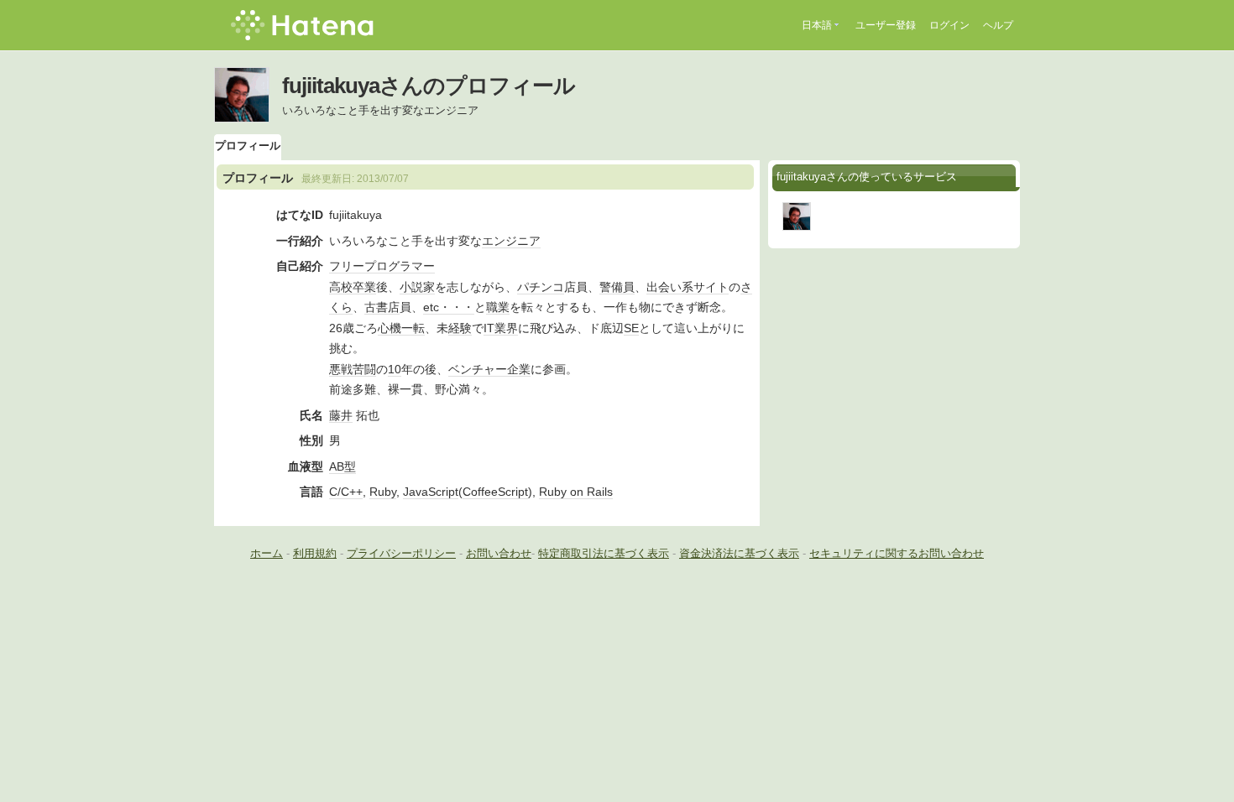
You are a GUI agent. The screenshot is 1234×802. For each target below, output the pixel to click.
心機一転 (401, 328)
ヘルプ (998, 25)
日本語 (817, 25)
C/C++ (346, 491)
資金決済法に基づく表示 (739, 553)
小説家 (417, 287)
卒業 (364, 287)
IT (489, 328)
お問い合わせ (498, 553)
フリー (346, 266)
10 (394, 369)
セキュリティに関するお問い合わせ (896, 553)
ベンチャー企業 (489, 369)
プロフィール (247, 145)
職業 (498, 307)
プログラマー (399, 266)
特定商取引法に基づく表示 (603, 553)
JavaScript (430, 491)
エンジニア (511, 240)
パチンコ (540, 287)
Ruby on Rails (576, 491)
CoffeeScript (495, 491)
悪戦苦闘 (352, 369)
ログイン (949, 25)
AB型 (342, 466)
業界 (506, 328)
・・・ (456, 307)
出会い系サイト (687, 287)
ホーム (266, 553)
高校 (341, 287)
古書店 (382, 307)
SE (631, 328)
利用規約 (315, 553)
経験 (460, 328)
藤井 (341, 415)
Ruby (382, 491)
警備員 (617, 287)
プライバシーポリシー (401, 553)
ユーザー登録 (885, 25)
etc (431, 307)
